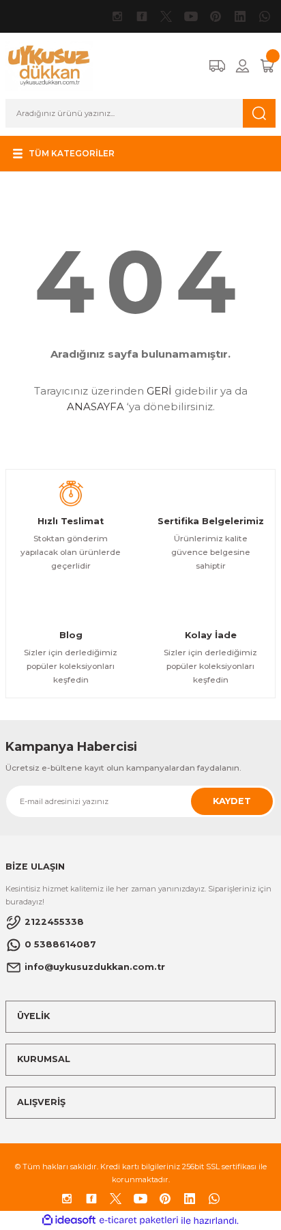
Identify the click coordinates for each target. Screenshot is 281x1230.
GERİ (159, 390)
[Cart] (267, 65)
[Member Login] (242, 65)
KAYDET (232, 801)
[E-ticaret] (139, 1220)
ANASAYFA (95, 406)
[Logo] (49, 65)
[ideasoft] (69, 1220)
